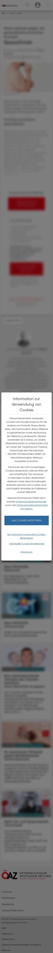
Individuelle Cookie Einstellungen (27, 543)
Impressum (26, 552)
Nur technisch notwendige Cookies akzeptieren (26, 536)
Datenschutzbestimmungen (31, 501)
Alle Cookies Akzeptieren (26, 520)
